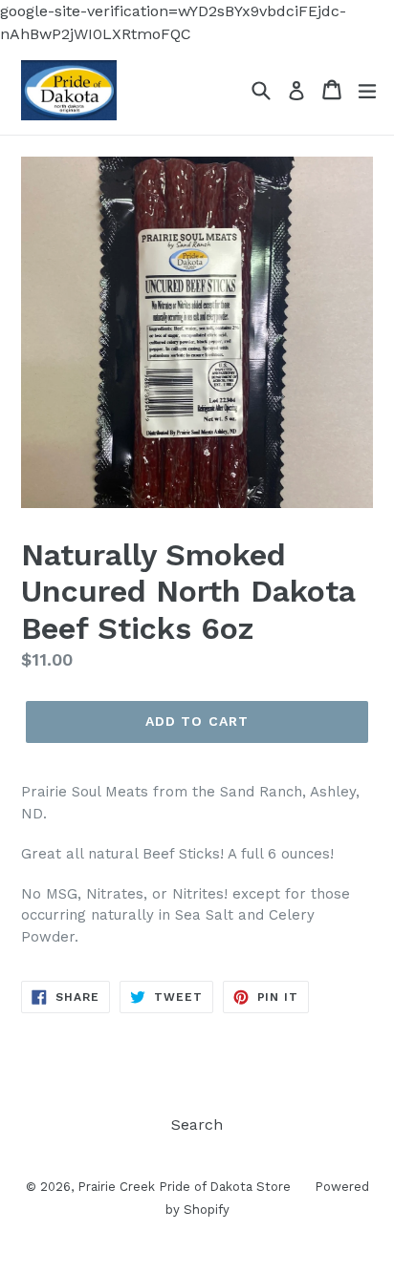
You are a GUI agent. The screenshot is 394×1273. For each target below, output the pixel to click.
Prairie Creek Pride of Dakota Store (184, 1186)
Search (197, 1124)
